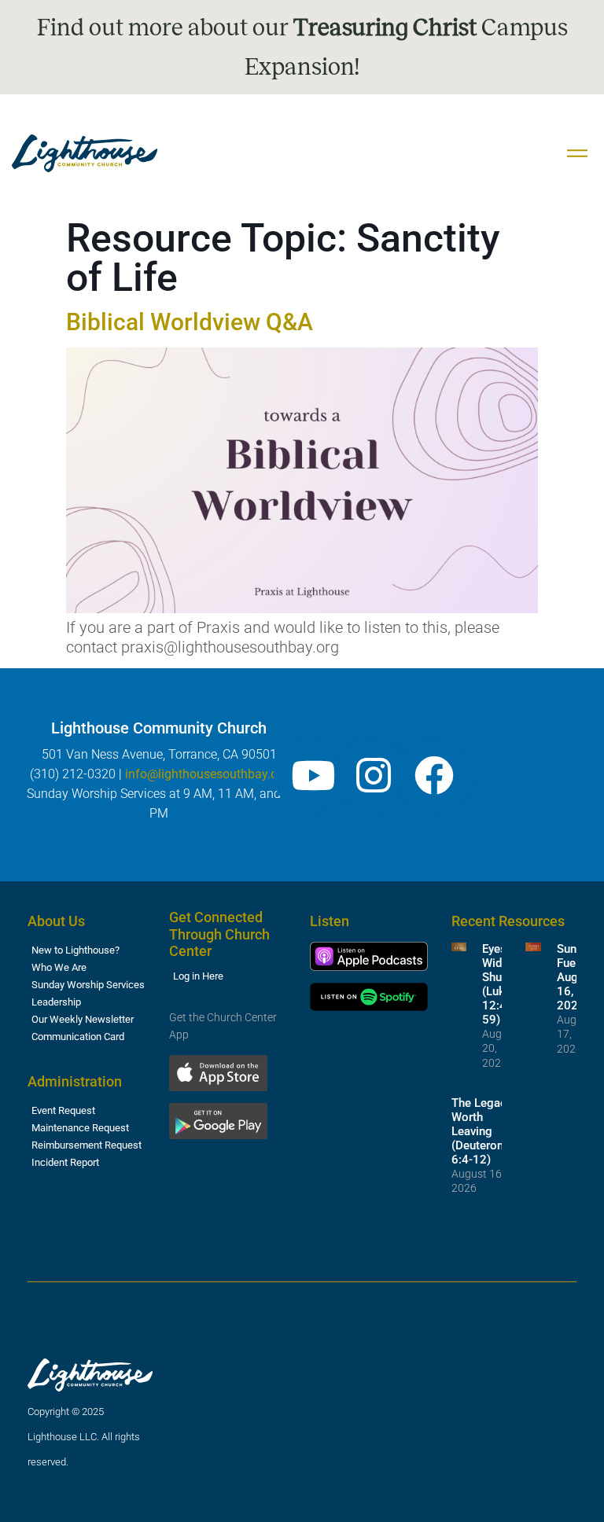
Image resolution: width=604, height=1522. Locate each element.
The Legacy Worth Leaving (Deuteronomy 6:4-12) (488, 1131)
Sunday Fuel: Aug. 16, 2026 (576, 977)
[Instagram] (373, 775)
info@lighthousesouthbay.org (207, 774)
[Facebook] (434, 775)
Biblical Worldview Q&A (189, 322)
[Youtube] (313, 775)
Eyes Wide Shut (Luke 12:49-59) (499, 984)
